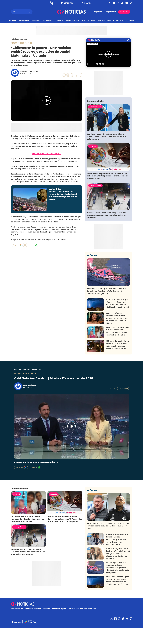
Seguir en (16, 245)
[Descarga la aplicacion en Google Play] (17, 622)
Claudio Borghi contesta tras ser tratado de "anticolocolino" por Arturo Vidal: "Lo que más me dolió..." (108, 526)
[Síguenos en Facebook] (114, 3)
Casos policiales (72, 20)
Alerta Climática (104, 20)
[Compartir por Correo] (80, 75)
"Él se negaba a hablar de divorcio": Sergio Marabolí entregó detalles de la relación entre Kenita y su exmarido (118, 553)
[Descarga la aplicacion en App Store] (30, 622)
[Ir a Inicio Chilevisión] (87, 3)
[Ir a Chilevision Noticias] (71, 604)
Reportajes (36, 20)
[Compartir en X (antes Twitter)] (72, 75)
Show (93, 20)
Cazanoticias (48, 20)
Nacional (12, 20)
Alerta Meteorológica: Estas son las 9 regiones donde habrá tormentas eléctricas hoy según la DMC (117, 303)
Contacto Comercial (33, 609)
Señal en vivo (124, 12)
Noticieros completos (32, 370)
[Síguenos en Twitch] (131, 3)
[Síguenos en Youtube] (126, 3)
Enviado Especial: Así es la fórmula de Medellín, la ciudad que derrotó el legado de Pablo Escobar (63, 195)
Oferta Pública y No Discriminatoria (82, 609)
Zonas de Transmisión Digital (54, 609)
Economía (59, 20)
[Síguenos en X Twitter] (109, 3)
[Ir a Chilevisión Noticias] (71, 12)
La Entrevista (118, 20)
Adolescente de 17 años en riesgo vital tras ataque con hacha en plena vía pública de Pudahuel (106, 215)
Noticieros (130, 20)
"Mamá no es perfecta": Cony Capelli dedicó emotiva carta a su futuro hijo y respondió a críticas (117, 318)
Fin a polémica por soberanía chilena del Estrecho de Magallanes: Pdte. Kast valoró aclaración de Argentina (106, 291)
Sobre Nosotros (17, 609)
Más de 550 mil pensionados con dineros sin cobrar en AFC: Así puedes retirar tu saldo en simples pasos (107, 175)
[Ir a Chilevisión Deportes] (67, 3)
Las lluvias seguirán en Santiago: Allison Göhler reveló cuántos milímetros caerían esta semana (106, 136)
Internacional (24, 20)
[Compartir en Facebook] (64, 75)
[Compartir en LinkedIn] (76, 75)
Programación (111, 12)
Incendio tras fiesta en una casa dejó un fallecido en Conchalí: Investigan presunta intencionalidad (117, 345)
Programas (98, 12)
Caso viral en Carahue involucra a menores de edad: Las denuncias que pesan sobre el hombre (117, 331)
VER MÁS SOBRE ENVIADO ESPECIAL (46, 154)
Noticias (14, 39)
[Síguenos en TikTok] (122, 3)
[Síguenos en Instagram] (118, 3)
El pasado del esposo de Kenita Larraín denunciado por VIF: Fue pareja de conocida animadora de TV (117, 539)
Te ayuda (85, 20)
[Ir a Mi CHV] (51, 3)
